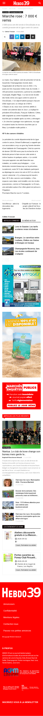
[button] (40, 3)
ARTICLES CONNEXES (11, 221)
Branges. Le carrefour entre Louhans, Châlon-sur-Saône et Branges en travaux (27, 240)
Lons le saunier (7, 232)
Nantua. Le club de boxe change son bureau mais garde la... (21, 453)
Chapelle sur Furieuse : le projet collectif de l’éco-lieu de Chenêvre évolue (31, 206)
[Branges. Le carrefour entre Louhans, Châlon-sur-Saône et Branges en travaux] (8, 240)
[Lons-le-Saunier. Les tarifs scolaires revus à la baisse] (8, 229)
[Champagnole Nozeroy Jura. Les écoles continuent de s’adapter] (8, 251)
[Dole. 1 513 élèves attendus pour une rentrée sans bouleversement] (8, 505)
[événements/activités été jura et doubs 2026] (21, 377)
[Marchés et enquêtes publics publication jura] (21, 409)
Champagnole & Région (25, 9)
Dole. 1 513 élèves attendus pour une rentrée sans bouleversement (28, 505)
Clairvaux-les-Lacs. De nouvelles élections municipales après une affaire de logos (28, 516)
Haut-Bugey (6, 447)
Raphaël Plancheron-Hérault (12, 457)
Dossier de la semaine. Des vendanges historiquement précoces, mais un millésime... (27, 493)
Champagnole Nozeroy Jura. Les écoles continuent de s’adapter (27, 251)
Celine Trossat (10, 31)
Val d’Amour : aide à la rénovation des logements (10, 206)
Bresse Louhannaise (7, 242)
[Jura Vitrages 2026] (21, 306)
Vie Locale (12, 9)
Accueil (4, 9)
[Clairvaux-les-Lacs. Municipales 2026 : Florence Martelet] (8, 483)
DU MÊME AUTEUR (29, 221)
